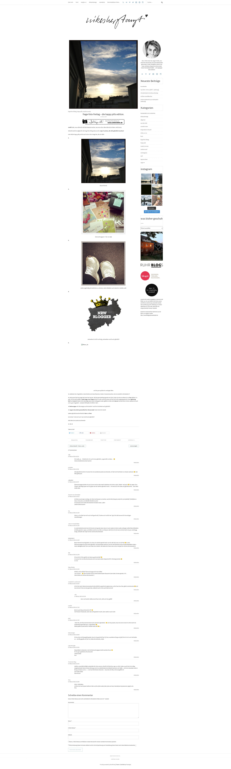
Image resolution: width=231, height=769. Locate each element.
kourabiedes (144, 86)
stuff (142, 156)
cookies (70, 605)
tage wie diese (144, 159)
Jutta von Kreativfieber (73, 524)
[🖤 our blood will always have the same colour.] (146, 189)
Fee (69, 511)
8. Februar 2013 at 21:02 (73, 663)
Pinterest (117, 440)
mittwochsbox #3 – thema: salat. (77, 446)
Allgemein (143, 120)
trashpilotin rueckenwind (74, 582)
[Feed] (123, 2)
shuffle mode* (144, 149)
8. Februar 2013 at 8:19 (73, 456)
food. (77, 2)
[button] (73, 433)
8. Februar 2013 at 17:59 (73, 620)
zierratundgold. (133, 446)
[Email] (126, 2)
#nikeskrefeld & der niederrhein (148, 113)
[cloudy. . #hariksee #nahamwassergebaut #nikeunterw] (146, 179)
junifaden (70, 467)
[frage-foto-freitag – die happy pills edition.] (103, 108)
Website (70, 735)
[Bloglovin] (129, 2)
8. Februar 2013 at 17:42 (73, 607)
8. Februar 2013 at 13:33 (73, 569)
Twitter (103, 440)
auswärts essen (144, 126)
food (142, 136)
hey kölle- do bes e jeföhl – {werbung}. (150, 90)
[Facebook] (136, 2)
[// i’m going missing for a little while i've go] (146, 200)
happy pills (79, 111)
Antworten (136, 462)
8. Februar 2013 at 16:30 (73, 583)
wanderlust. (102, 2)
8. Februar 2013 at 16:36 (80, 596)
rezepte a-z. (84, 2)
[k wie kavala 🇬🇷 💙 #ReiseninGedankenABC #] (157, 179)
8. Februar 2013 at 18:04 (73, 634)
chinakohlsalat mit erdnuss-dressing (149, 93)
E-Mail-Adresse (72, 728)
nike (75, 594)
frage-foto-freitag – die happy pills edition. (103, 114)
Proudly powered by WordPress (107, 764)
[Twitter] (133, 2)
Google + (131, 440)
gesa (69, 618)
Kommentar (71, 702)
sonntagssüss (144, 153)
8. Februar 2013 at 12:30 (73, 525)
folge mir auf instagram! (153, 211)
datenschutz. (115, 756)
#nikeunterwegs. (93, 2)
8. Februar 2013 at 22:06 (73, 682)
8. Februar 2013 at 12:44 (73, 540)
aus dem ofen (144, 123)
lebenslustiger (71, 633)
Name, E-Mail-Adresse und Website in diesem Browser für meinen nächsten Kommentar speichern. (92, 741)
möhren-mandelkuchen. (146, 96)
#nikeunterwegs (144, 116)
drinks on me (144, 133)
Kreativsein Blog (72, 662)
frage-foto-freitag (72, 111)
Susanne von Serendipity (74, 494)
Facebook (89, 440)
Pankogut (128, 764)
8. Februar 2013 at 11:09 (73, 513)
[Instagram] (142, 2)
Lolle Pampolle (71, 645)
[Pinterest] (139, 2)
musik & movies (87, 111)
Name (70, 721)
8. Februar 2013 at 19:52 (73, 647)
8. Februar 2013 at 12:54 (73, 554)
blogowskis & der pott (146, 129)
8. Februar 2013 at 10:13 (73, 496)
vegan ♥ (143, 162)
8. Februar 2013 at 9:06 (73, 469)
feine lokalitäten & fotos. (113, 2)
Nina (69, 680)
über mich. (70, 2)
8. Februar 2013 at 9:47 (73, 482)
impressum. (115, 759)
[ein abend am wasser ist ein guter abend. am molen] (157, 189)
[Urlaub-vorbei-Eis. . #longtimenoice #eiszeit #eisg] (157, 200)
